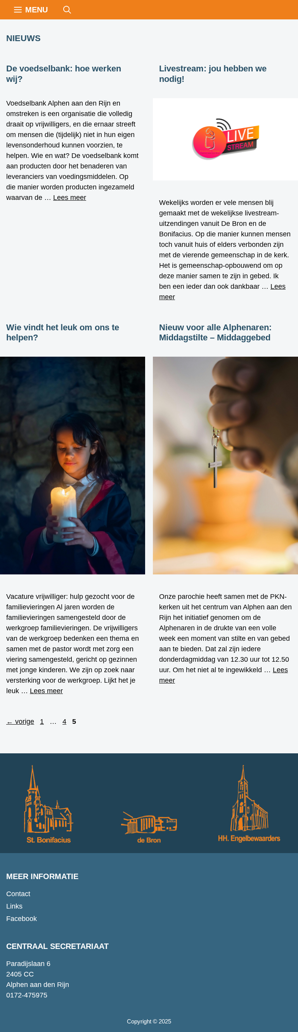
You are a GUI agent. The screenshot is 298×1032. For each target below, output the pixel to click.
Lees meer (69, 197)
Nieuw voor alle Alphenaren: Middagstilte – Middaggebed (215, 332)
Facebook (21, 919)
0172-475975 (26, 995)
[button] (67, 9)
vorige (20, 721)
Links (14, 906)
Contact (18, 894)
